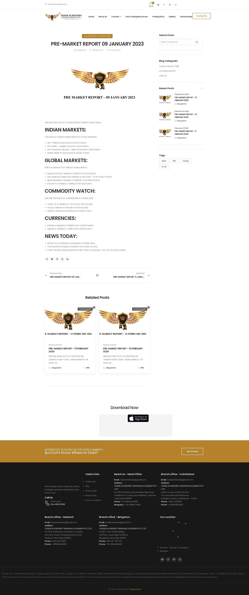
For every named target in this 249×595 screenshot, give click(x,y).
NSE (174, 161)
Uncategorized (165, 71)
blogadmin (181, 104)
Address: (118, 482)
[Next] (202, 88)
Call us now (56, 501)
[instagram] (176, 5)
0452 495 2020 (59, 541)
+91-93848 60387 (133, 504)
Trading (186, 161)
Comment (115, 50)
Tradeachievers (135, 589)
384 (142, 367)
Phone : (117, 501)
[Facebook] (47, 259)
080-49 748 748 (114, 541)
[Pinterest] (57, 259)
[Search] (197, 42)
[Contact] (48, 502)
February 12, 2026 (182, 111)
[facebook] (164, 5)
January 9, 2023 (90, 36)
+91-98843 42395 (130, 501)
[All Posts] (97, 275)
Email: (116, 479)
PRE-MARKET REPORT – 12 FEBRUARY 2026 (123, 350)
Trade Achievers (166, 66)
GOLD (164, 161)
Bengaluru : (119, 504)
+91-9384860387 (114, 544)
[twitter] (170, 5)
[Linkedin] (67, 259)
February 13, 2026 (182, 94)
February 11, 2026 (181, 128)
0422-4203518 (175, 501)
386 (87, 367)
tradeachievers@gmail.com (133, 479)
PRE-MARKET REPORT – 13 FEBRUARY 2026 (68, 350)
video (161, 75)
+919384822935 (175, 504)
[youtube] (158, 5)
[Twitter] (52, 259)
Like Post (98, 50)
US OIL (164, 167)
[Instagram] (62, 259)
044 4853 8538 (58, 504)
